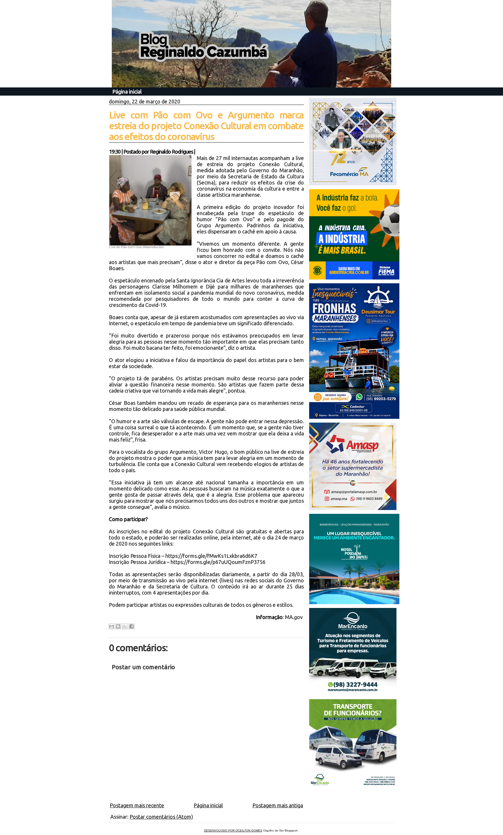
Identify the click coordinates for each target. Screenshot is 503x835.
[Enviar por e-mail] (111, 626)
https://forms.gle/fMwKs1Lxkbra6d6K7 (211, 556)
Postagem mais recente (137, 805)
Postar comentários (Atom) (161, 817)
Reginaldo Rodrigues (171, 151)
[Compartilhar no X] (125, 626)
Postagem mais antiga (277, 805)
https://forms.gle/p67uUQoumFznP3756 (218, 562)
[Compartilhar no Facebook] (131, 626)
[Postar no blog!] (118, 626)
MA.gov (294, 617)
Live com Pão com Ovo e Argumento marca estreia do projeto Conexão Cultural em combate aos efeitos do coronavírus (206, 126)
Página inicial (127, 91)
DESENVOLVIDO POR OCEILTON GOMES (233, 830)
